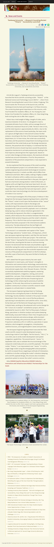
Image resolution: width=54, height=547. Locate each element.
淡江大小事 (6, 2)
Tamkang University (16, 543)
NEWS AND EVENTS (22, 1)
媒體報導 (31, 1)
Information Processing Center (29, 543)
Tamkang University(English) (44, 543)
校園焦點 (13, 1)
